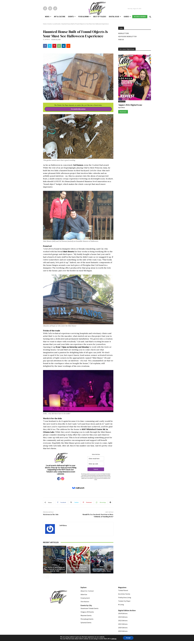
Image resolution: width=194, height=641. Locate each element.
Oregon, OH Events (87, 612)
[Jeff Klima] (51, 529)
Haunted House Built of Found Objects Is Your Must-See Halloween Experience (85, 24)
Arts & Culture (78, 564)
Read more (123, 112)
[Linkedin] (64, 46)
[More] (110, 502)
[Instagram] (50, 8)
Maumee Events (86, 615)
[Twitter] (50, 46)
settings (113, 639)
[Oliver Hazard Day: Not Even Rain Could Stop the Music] (101, 559)
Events (50, 24)
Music (101, 566)
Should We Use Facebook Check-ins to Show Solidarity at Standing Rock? (97, 515)
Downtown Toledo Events (89, 608)
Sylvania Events (86, 623)
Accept (128, 638)
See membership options (78, 109)
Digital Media (121, 107)
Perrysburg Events (87, 619)
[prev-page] (44, 576)
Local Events (57, 24)
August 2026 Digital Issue (130, 104)
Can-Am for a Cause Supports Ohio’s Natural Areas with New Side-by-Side (54, 569)
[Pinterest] (54, 46)
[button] (149, 16)
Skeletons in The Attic (51, 514)
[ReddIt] (68, 46)
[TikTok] (55, 8)
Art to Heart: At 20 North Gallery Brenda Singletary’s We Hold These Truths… (78, 569)
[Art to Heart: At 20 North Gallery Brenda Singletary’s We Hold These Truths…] (78, 559)
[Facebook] (45, 8)
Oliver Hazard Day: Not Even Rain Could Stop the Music (102, 570)
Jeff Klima (47, 39)
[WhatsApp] (59, 46)
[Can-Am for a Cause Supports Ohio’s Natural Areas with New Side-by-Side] (54, 559)
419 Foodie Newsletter (127, 36)
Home (45, 24)
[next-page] (47, 576)
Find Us (121, 39)
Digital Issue (122, 101)
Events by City (86, 605)
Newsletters (123, 33)
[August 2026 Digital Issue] (134, 77)
